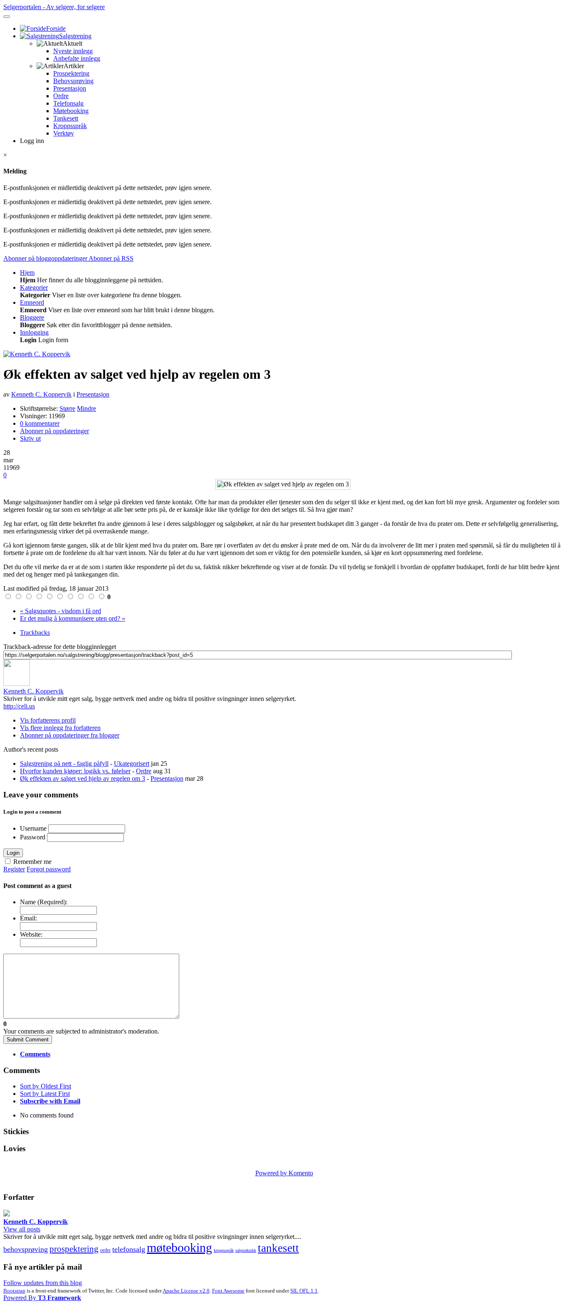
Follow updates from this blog (42, 1282)
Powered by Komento (284, 1173)
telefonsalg (128, 1249)
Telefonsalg (68, 103)
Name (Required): (43, 901)
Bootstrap (14, 1291)
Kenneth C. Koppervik (41, 394)
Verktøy (63, 133)
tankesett (278, 1248)
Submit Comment (28, 1039)
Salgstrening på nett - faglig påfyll (64, 763)
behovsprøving (25, 1249)
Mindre (86, 408)
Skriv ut (30, 438)
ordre (105, 1250)
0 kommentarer (39, 423)
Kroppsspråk (70, 125)
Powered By (42, 1297)
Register (14, 869)
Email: (28, 918)
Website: (31, 934)
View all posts (21, 1229)
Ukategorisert (131, 763)
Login (13, 853)
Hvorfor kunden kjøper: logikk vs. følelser (75, 771)
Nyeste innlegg (73, 50)
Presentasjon (69, 88)
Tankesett (65, 118)
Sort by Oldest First (45, 1086)
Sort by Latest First (45, 1093)
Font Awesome (228, 1291)
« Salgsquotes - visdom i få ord (60, 610)
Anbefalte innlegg (76, 58)
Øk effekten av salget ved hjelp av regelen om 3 (82, 778)
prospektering (74, 1249)
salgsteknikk (245, 1250)
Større (67, 408)
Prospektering (71, 73)
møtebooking (179, 1247)
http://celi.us (19, 706)
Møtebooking (71, 110)
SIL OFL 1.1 (304, 1291)
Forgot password (49, 869)
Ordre (61, 95)
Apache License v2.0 (186, 1291)
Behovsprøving (73, 80)
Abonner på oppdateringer (54, 430)
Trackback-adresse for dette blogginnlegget (59, 646)
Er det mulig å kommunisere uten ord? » (72, 618)
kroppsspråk (224, 1250)
